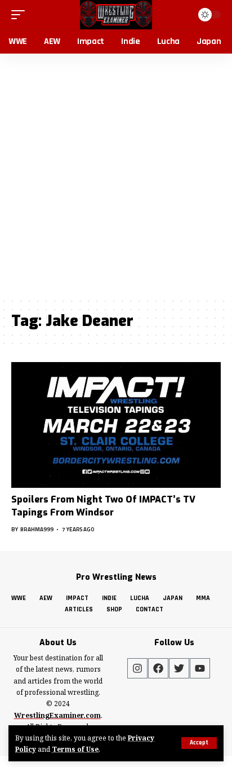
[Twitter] (179, 668)
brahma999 (36, 529)
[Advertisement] (116, 175)
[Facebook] (158, 668)
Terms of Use (75, 748)
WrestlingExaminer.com (57, 715)
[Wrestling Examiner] (115, 14)
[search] (182, 14)
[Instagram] (137, 668)
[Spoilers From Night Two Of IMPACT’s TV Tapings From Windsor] (116, 425)
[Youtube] (200, 668)
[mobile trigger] (20, 14)
